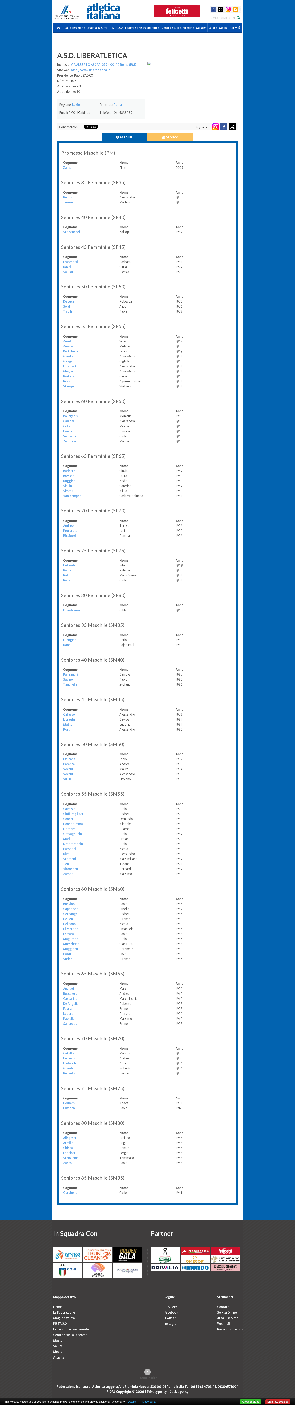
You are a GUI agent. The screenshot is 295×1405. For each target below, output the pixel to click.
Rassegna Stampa (230, 1329)
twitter (220, 9)
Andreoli (69, 526)
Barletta (69, 471)
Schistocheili (72, 232)
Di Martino (70, 929)
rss (235, 9)
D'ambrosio (71, 610)
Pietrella (69, 1073)
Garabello (70, 1193)
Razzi (67, 267)
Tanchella (70, 684)
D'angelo (69, 640)
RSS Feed (171, 1307)
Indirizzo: (96, 65)
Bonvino (69, 904)
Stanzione (70, 1158)
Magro (68, 371)
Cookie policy (179, 1392)
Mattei (68, 724)
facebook (213, 9)
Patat (67, 954)
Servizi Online (227, 1312)
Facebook (171, 1312)
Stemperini (71, 386)
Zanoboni (70, 441)
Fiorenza (69, 829)
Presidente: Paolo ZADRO (75, 75)
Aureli (67, 341)
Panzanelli (70, 674)
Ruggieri (69, 481)
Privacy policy (157, 1392)
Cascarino (70, 999)
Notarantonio (73, 844)
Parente (69, 764)
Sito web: (83, 70)
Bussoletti (70, 994)
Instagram (171, 1324)
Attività (235, 28)
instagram (228, 9)
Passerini (69, 849)
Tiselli (67, 311)
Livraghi (69, 719)
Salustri (68, 272)
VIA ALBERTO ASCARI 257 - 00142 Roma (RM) (103, 65)
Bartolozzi (70, 351)
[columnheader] (91, 162)
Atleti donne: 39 (68, 92)
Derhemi (69, 1103)
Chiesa (68, 1148)
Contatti (223, 1307)
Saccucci (69, 436)
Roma (118, 105)
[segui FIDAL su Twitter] (232, 126)
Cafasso (69, 714)
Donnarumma (73, 824)
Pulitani (68, 570)
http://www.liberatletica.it (90, 70)
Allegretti (70, 1138)
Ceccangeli (71, 914)
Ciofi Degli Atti (73, 814)
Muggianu (70, 949)
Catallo (68, 1053)
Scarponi (69, 859)
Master (201, 28)
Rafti (67, 575)
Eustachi (69, 1108)
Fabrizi (68, 1009)
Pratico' (69, 376)
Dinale (67, 431)
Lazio (76, 105)
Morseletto (71, 944)
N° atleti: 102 (66, 81)
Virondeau (70, 869)
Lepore (68, 1014)
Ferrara (68, 934)
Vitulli (67, 779)
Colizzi (68, 426)
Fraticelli (69, 1063)
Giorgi (67, 361)
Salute (212, 28)
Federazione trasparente (142, 28)
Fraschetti (70, 262)
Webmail (223, 1324)
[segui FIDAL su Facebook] (223, 126)
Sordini (68, 306)
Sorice (67, 959)
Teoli (66, 864)
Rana (67, 645)
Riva (66, 854)
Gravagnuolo (72, 834)
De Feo (68, 919)
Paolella (69, 1019)
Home (57, 1307)
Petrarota (70, 531)
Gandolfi (69, 356)
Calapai (68, 421)
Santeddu (70, 1024)
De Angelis (70, 1004)
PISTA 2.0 (116, 28)
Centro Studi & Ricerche (178, 28)
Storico (171, 137)
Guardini (69, 1068)
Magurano (70, 939)
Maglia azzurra (97, 28)
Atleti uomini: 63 (69, 86)
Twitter (170, 1318)
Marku (67, 839)
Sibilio (67, 486)
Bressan (68, 476)
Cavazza (69, 809)
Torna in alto (147, 1378)
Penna (67, 197)
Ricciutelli (70, 536)
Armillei (68, 1143)
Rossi (67, 381)
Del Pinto (69, 565)
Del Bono (69, 924)
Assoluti (126, 137)
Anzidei (68, 989)
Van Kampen (72, 496)
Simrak (68, 491)
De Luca (68, 301)
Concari (68, 819)
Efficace (69, 759)
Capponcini (71, 909)
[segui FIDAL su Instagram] (215, 126)
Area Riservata (227, 1318)
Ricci (66, 580)
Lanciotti (69, 1153)
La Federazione (75, 28)
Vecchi (68, 769)
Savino (68, 679)
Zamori (68, 168)
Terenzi (68, 202)
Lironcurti (70, 366)
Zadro (67, 1163)
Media (223, 28)
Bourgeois (70, 416)
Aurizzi (68, 346)
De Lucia (69, 1058)
